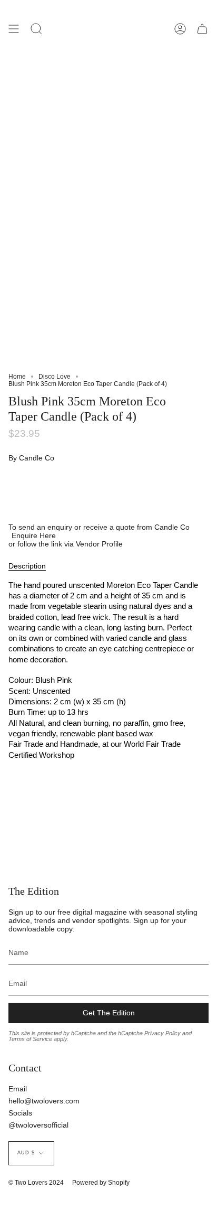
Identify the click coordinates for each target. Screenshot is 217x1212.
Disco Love (54, 376)
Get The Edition (109, 1013)
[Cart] (202, 29)
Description (27, 566)
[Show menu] (14, 29)
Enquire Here (34, 535)
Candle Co (36, 458)
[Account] (180, 29)
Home (17, 376)
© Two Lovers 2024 (36, 1182)
